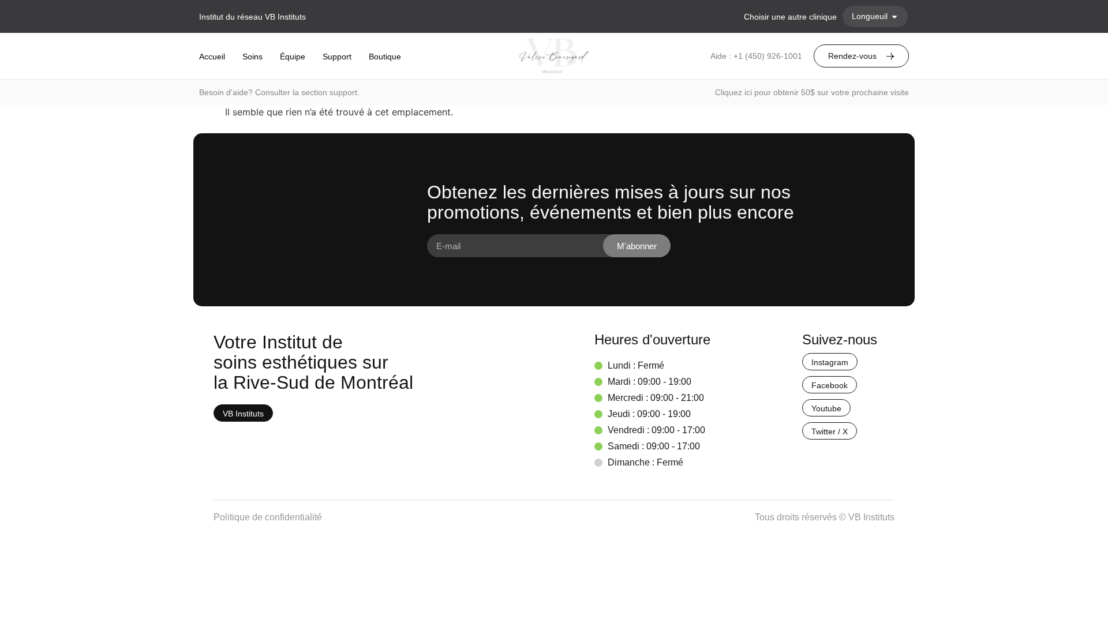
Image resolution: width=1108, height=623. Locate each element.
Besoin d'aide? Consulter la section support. (279, 92)
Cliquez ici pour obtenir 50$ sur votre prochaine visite (812, 92)
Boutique (385, 56)
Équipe (292, 56)
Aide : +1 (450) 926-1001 (756, 56)
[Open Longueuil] (894, 16)
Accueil (212, 56)
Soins (252, 56)
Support (337, 56)
